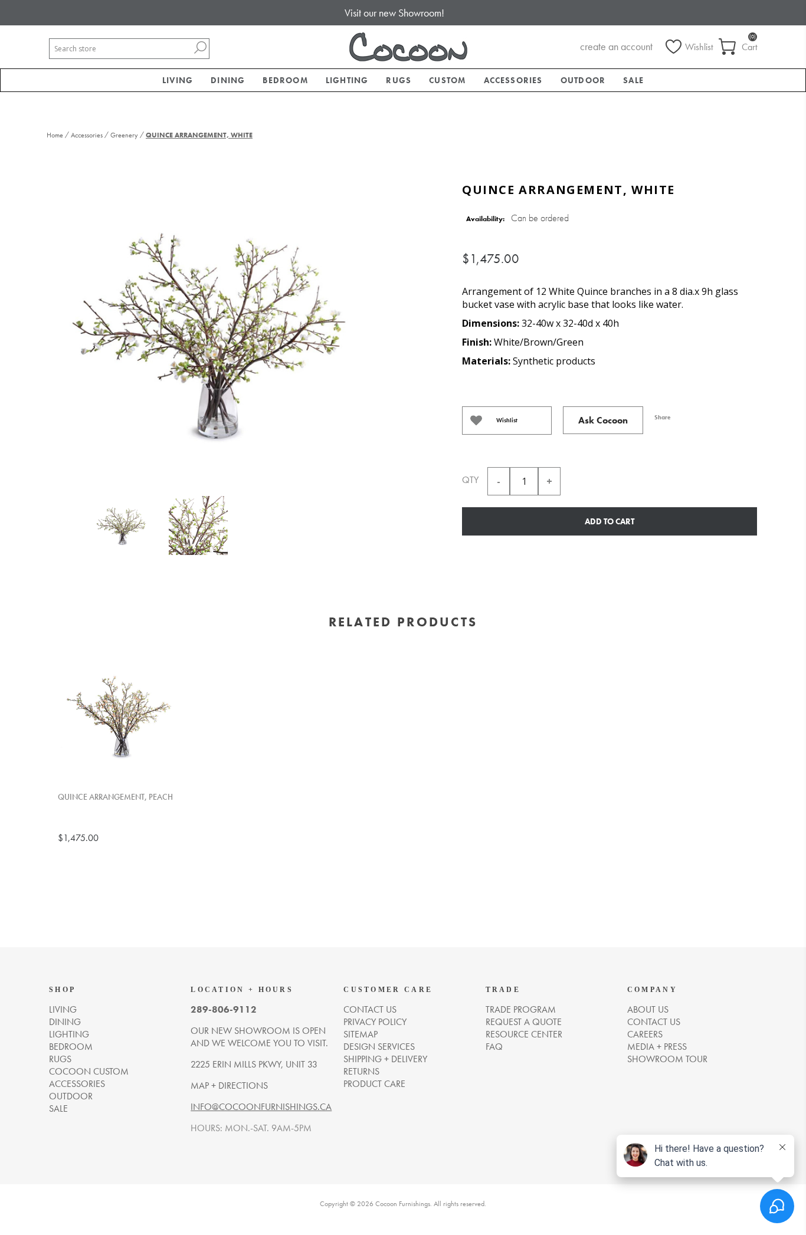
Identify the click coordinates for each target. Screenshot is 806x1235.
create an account (616, 46)
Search (200, 47)
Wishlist (506, 420)
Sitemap (360, 1034)
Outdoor (71, 1096)
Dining (65, 1022)
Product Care (374, 1084)
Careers (645, 1034)
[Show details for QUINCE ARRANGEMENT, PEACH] (120, 719)
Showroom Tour (667, 1059)
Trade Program (521, 1009)
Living (63, 1009)
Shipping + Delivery (385, 1059)
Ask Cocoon (603, 420)
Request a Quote (524, 1022)
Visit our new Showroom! (394, 12)
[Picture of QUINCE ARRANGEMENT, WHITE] (121, 527)
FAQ (494, 1046)
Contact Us (653, 1022)
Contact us (370, 1009)
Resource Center (524, 1034)
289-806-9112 (224, 1009)
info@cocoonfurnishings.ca (261, 1107)
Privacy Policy (375, 1022)
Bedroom (71, 1046)
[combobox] (120, 48)
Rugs (60, 1059)
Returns (361, 1071)
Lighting (69, 1034)
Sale (58, 1108)
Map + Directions (229, 1085)
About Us (648, 1009)
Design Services (379, 1046)
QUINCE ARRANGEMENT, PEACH (115, 797)
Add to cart (609, 521)
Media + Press (657, 1046)
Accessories (77, 1084)
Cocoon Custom (89, 1071)
